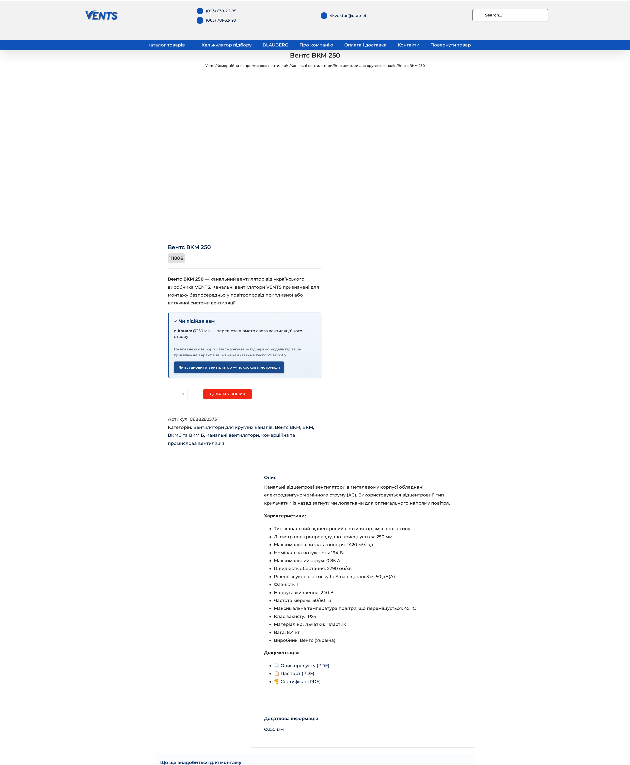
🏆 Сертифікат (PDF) (297, 681)
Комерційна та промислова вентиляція (253, 65)
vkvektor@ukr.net (348, 15)
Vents (210, 65)
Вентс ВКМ (287, 427)
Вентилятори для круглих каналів (365, 65)
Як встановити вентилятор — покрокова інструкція (229, 367)
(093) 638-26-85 (221, 11)
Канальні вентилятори (311, 65)
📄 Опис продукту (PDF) (301, 665)
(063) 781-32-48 (221, 20)
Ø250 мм (274, 729)
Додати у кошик (227, 394)
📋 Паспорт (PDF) (294, 673)
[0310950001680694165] (232, 155)
